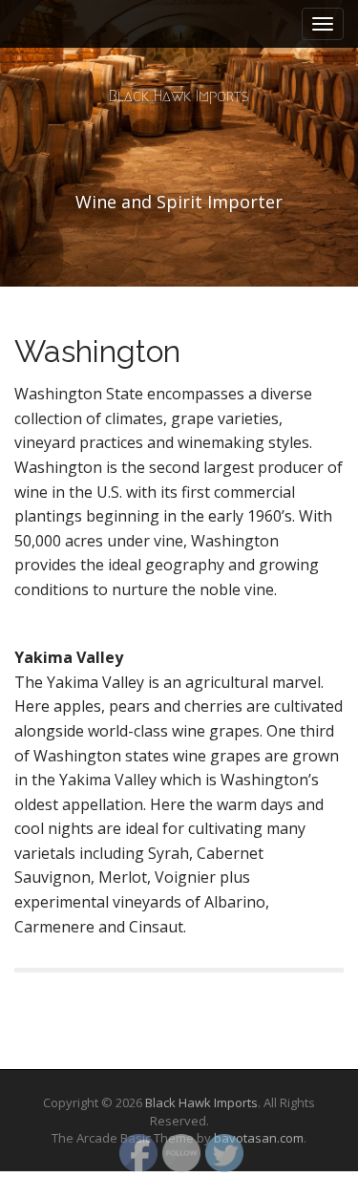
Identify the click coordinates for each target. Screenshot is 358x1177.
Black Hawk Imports (179, 96)
